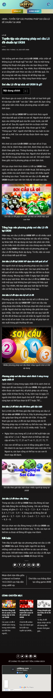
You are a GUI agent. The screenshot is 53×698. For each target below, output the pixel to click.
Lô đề (4, 35)
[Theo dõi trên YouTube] (35, 656)
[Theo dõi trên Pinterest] (26, 656)
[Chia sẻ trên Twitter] (24, 565)
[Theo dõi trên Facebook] (18, 656)
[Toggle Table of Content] (24, 91)
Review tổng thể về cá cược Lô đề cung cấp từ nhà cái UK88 (9, 613)
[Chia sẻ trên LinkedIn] (38, 565)
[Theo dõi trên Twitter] (22, 656)
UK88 (4, 19)
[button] (4, 4)
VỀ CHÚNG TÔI (14, 661)
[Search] (49, 4)
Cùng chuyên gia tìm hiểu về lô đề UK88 (44, 612)
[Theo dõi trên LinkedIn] (31, 656)
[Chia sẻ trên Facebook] (19, 565)
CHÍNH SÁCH (39, 661)
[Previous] (2, 618)
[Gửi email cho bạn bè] (29, 565)
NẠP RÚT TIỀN (27, 661)
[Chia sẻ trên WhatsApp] (15, 565)
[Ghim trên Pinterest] (33, 565)
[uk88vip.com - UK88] (26, 4)
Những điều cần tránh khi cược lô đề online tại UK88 (26, 613)
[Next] (50, 618)
